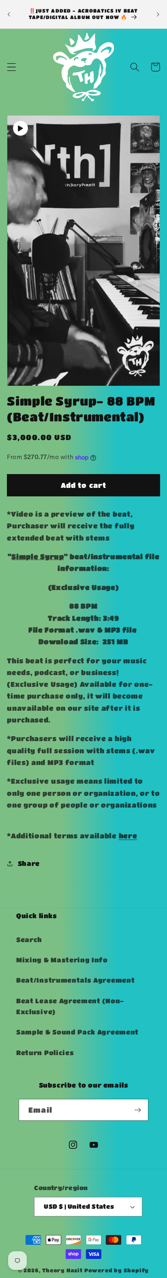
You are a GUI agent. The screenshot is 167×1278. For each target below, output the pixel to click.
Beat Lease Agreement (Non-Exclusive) (70, 1006)
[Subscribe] (137, 1110)
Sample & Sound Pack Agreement (77, 1032)
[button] (11, 67)
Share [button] (29, 863)
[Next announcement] (158, 14)
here (128, 835)
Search (29, 939)
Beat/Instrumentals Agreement (75, 980)
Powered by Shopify (116, 1270)
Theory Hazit (62, 1270)
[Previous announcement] (9, 14)
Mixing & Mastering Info (62, 960)
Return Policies (45, 1052)
